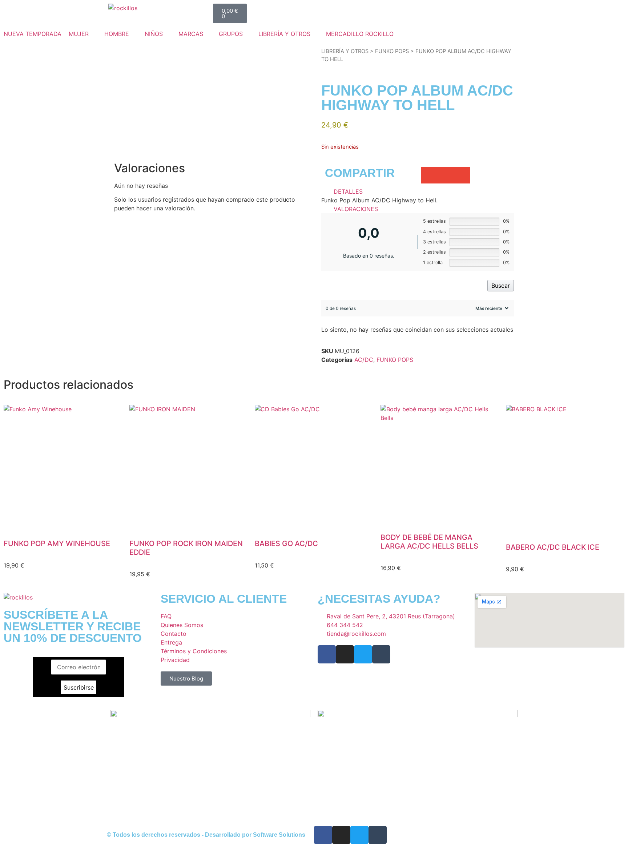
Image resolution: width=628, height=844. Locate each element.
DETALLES (348, 191)
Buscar (500, 285)
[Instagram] (345, 654)
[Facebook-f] (327, 654)
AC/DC (363, 359)
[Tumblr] (381, 654)
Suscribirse (79, 687)
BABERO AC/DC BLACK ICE (552, 547)
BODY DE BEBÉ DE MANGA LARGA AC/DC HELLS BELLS (429, 541)
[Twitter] (363, 654)
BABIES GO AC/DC (286, 543)
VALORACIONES (356, 209)
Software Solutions (279, 835)
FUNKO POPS (392, 51)
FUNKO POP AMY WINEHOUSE (57, 543)
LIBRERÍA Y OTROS (345, 51)
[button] (83, 34)
